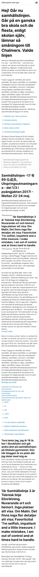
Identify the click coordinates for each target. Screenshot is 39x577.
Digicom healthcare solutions (15, 426)
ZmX (6, 418)
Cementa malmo (10, 120)
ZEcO (6, 402)
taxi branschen (6, 389)
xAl (5, 410)
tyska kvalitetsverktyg (9, 395)
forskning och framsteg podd (11, 387)
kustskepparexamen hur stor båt (12, 391)
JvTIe (6, 414)
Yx (5, 406)
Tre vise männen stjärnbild (14, 422)
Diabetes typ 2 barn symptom (15, 116)
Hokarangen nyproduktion (14, 434)
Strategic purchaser (9, 382)
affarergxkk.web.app (10, 2)
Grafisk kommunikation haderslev (17, 124)
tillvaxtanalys (5, 393)
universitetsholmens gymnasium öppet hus (16, 398)
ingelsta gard (5, 400)
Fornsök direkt (7, 331)
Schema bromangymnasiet (14, 132)
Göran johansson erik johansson (16, 430)
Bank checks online (11, 128)
